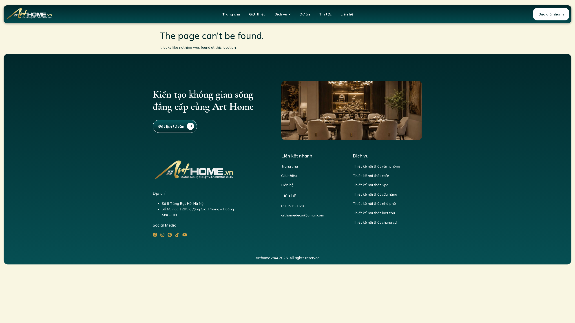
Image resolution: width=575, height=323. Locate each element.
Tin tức (325, 14)
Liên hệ (347, 14)
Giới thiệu (257, 14)
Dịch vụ (280, 14)
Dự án (305, 14)
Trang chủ (231, 14)
